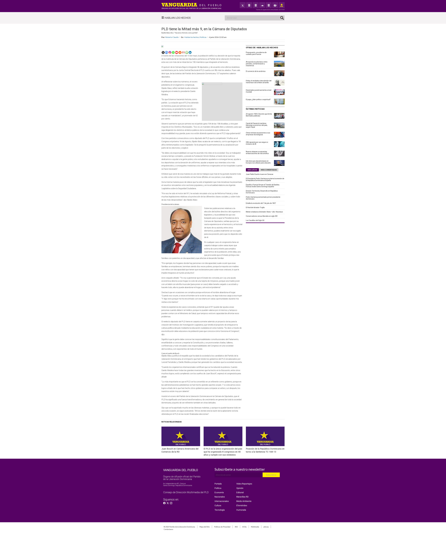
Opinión (239, 488)
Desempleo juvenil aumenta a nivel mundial (258, 91)
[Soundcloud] (262, 5)
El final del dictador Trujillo (255, 207)
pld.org (266, 527)
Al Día (244, 527)
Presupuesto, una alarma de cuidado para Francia (256, 53)
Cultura (218, 505)
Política (218, 488)
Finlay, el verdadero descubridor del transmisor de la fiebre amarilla (258, 81)
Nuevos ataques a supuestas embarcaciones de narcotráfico (257, 152)
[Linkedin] (190, 52)
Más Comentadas (269, 170)
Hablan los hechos (191, 37)
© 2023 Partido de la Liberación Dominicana (179, 527)
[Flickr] (269, 5)
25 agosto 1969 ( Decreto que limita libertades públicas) (259, 115)
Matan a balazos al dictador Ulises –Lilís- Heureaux (264, 212)
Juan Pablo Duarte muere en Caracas (259, 174)
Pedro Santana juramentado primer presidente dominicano (263, 198)
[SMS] (186, 52)
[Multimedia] (275, 5)
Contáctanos (168, 529)
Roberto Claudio (172, 37)
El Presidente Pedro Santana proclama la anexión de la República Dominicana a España (265, 179)
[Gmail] (183, 52)
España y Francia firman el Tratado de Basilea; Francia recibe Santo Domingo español (262, 185)
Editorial (240, 492)
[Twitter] (243, 5)
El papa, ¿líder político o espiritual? (258, 99)
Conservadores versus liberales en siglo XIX (261, 216)
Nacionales (220, 497)
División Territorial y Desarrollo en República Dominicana (262, 192)
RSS (236, 527)
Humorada (241, 510)
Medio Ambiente (243, 501)
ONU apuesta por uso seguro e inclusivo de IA (257, 143)
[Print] (180, 52)
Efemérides (241, 505)
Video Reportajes (244, 484)
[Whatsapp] (173, 52)
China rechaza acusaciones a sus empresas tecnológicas (258, 134)
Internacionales (222, 501)
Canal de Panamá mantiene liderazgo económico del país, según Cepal (256, 125)
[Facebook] (249, 5)
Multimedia (255, 527)
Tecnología (220, 510)
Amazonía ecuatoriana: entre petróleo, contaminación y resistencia (256, 63)
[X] (163, 52)
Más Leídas (252, 170)
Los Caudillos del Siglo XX (255, 220)
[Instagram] (169, 52)
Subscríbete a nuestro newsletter (240, 469)
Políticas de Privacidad (222, 527)
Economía (219, 492)
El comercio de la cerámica (255, 71)
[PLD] (282, 5)
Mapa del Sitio (205, 527)
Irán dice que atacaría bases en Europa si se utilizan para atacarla (258, 162)
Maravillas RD (242, 497)
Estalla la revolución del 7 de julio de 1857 (261, 203)
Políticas (203, 37)
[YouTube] (256, 5)
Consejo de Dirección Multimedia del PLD (186, 492)
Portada (218, 484)
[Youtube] (176, 52)
